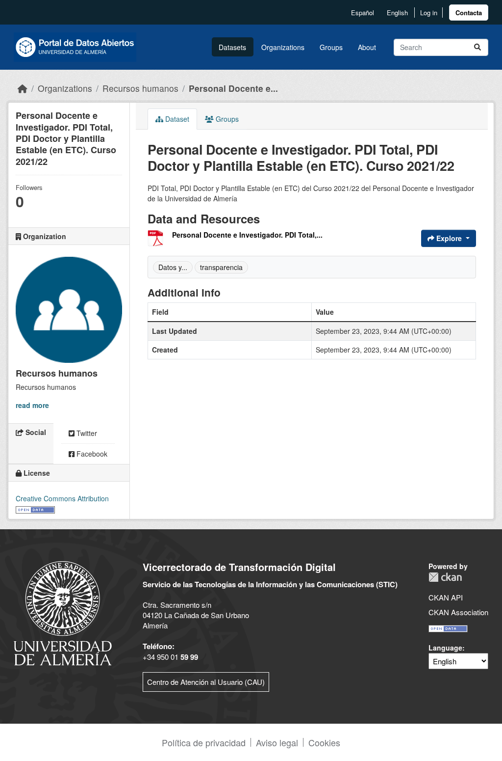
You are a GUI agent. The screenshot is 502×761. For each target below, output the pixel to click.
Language (445, 647)
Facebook (91, 454)
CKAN (445, 577)
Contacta (468, 12)
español (362, 12)
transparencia (221, 267)
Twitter (86, 433)
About (367, 47)
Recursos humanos (140, 88)
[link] (468, 12)
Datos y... (172, 267)
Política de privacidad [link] (204, 742)
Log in (428, 12)
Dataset (176, 119)
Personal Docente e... (233, 88)
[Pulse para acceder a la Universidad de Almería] (63, 612)
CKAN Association (458, 612)
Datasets (232, 47)
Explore (449, 238)
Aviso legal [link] (277, 742)
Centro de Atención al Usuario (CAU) (206, 682)
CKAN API (445, 597)
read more (32, 405)
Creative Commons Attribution (62, 498)
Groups (331, 47)
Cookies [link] (324, 742)
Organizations (282, 47)
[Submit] (477, 47)
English (397, 12)
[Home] (22, 88)
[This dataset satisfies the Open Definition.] (35, 509)
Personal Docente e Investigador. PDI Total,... (247, 235)
